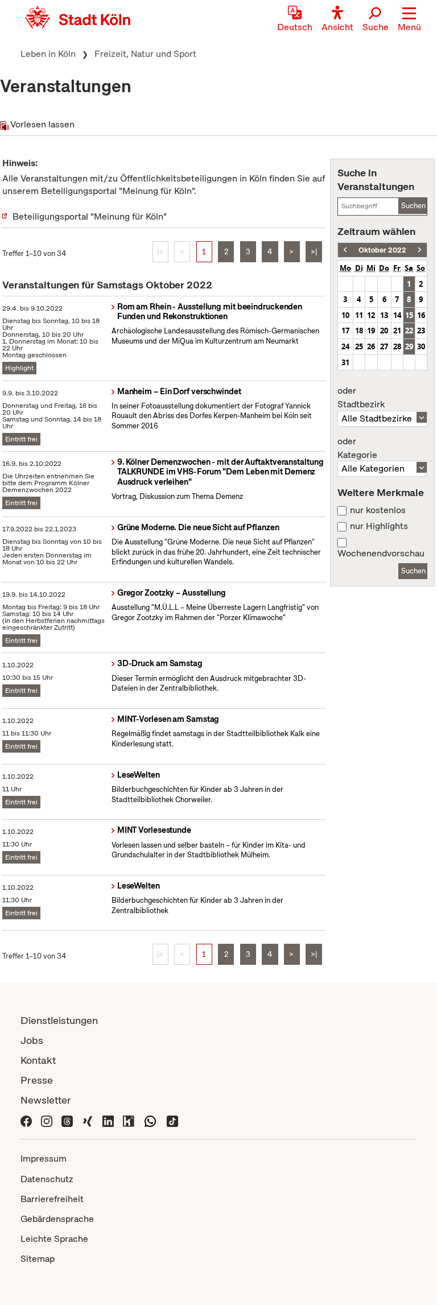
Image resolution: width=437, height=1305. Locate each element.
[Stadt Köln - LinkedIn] (108, 1120)
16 (421, 315)
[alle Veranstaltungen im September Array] (345, 250)
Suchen (413, 205)
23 (421, 330)
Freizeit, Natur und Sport (145, 54)
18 (359, 330)
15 (409, 315)
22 (409, 330)
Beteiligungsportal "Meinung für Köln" (90, 216)
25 (359, 346)
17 (345, 330)
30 (421, 346)
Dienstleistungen (59, 1020)
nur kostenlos (378, 510)
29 (409, 346)
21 (397, 330)
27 (384, 346)
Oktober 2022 (382, 250)
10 (345, 315)
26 (371, 346)
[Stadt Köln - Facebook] (26, 1120)
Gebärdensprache (57, 1219)
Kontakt (38, 1060)
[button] (409, 20)
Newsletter (45, 1099)
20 (384, 330)
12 (371, 315)
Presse (36, 1080)
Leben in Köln (48, 54)
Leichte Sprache (54, 1239)
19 (371, 330)
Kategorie (357, 448)
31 (345, 362)
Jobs (31, 1040)
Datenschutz (46, 1179)
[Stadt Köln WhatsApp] (150, 1120)
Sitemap (37, 1259)
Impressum (43, 1158)
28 (397, 346)
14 (397, 315)
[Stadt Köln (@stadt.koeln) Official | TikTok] (172, 1120)
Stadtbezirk (361, 397)
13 (384, 315)
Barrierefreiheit (52, 1199)
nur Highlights (379, 526)
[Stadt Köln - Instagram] (46, 1120)
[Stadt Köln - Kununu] (128, 1120)
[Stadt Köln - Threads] (67, 1120)
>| (314, 252)
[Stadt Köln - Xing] (87, 1120)
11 (359, 315)
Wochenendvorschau (380, 553)
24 (345, 346)
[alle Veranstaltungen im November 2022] (420, 250)
